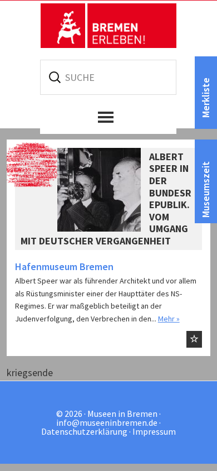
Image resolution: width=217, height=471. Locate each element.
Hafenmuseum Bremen (64, 266)
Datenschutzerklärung (84, 431)
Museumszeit (205, 189)
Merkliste (205, 98)
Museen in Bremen (108, 25)
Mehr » (169, 319)
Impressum (154, 431)
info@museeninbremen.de (106, 422)
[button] (108, 117)
